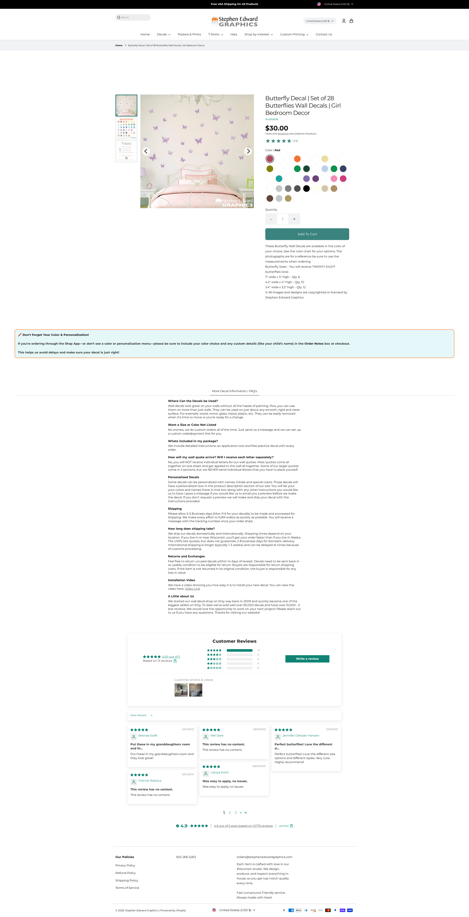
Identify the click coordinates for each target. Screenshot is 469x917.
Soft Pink (334, 178)
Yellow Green (288, 169)
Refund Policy (125, 873)
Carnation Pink (325, 178)
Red (270, 159)
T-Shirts (214, 34)
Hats (233, 34)
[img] (139, 730)
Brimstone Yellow (316, 159)
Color (272, 150)
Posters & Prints (189, 34)
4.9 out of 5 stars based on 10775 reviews (243, 826)
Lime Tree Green (279, 169)
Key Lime (334, 159)
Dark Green (306, 169)
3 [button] (236, 812)
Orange (297, 159)
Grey (288, 188)
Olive (270, 169)
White (270, 188)
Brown (270, 198)
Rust (343, 188)
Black (306, 188)
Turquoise (279, 178)
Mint (270, 178)
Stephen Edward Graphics (141, 910)
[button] (214, 650)
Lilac (297, 178)
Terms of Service (127, 888)
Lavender (306, 178)
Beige (325, 188)
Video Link (192, 589)
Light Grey (279, 188)
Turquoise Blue (288, 178)
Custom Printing (292, 34)
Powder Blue (316, 169)
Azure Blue (334, 169)
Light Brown (334, 188)
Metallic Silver (279, 198)
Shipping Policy (126, 880)
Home (145, 34)
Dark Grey (297, 188)
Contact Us (324, 34)
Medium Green (297, 169)
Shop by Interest (257, 34)
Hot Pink (343, 178)
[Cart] (351, 21)
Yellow (325, 159)
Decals (162, 34)
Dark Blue (343, 169)
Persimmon (288, 159)
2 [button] (230, 812)
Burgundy (279, 159)
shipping (283, 133)
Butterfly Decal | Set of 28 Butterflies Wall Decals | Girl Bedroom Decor (166, 45)
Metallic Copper (297, 198)
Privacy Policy (125, 865)
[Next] (248, 151)
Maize (306, 159)
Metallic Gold (288, 198)
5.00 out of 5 (171, 656)
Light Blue (325, 169)
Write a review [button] (307, 658)
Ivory (316, 188)
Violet (316, 178)
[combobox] (135, 17)
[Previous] (146, 151)
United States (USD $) (337, 4)
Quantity (271, 209)
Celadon (343, 159)
